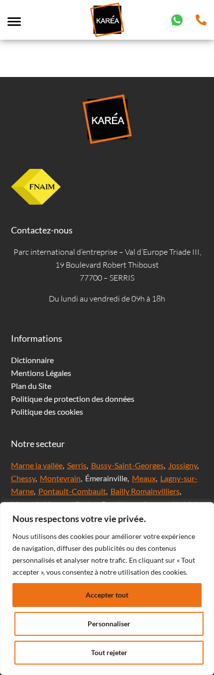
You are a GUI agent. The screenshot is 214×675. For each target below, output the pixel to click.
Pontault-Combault (72, 491)
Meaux (144, 478)
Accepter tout (107, 595)
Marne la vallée (37, 465)
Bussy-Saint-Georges (127, 465)
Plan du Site (31, 385)
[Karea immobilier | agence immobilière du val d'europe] (107, 19)
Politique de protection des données (72, 398)
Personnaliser (109, 623)
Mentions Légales (41, 372)
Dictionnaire (32, 360)
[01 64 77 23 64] (201, 18)
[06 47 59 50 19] (177, 18)
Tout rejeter (109, 652)
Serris (77, 465)
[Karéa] (107, 119)
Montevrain (60, 478)
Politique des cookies (47, 411)
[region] (107, 588)
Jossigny (182, 465)
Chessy (23, 478)
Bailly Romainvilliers (145, 491)
